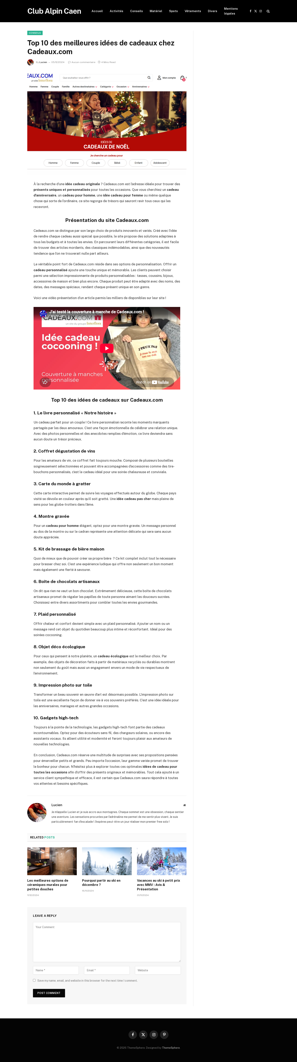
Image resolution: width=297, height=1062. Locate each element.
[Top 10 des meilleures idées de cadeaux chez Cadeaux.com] (106, 123)
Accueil (97, 11)
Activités (116, 11)
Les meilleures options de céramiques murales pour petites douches (47, 885)
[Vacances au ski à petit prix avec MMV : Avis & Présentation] (161, 861)
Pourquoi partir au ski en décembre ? (101, 883)
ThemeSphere (171, 1047)
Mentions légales (231, 11)
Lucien (43, 62)
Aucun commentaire (83, 62)
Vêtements (193, 11)
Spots (173, 11)
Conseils (136, 11)
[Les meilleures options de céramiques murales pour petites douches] (52, 861)
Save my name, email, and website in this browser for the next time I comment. (87, 980)
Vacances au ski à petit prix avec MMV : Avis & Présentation (158, 885)
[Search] (268, 11)
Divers (212, 11)
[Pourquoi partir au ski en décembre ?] (107, 861)
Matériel (156, 11)
